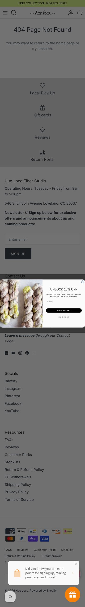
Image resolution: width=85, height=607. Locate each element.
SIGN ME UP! (63, 311)
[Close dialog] (82, 282)
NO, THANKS (64, 317)
